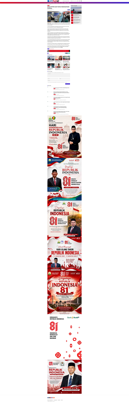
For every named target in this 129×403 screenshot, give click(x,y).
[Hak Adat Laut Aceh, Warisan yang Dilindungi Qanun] (51, 58)
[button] (78, 1)
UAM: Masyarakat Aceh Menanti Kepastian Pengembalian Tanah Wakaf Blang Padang (58, 69)
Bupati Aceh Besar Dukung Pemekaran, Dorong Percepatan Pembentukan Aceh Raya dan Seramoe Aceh (58, 62)
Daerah (48, 59)
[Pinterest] (50, 397)
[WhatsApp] (69, 53)
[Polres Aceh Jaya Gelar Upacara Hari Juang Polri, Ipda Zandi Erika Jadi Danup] (66, 58)
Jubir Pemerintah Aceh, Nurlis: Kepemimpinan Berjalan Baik (50, 69)
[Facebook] (65, 53)
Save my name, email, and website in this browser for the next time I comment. (57, 82)
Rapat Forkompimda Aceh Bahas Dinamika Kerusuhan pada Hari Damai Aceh (77, 20)
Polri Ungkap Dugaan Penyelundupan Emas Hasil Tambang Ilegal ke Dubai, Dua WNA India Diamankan (77, 14)
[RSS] (54, 397)
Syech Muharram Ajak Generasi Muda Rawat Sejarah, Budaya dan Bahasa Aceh (77, 17)
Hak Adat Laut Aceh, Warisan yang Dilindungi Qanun (50, 61)
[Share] (69, 9)
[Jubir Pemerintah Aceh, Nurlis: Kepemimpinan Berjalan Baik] (51, 65)
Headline (48, 5)
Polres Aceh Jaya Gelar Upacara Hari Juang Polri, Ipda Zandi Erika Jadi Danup (66, 62)
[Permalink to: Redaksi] (48, 9)
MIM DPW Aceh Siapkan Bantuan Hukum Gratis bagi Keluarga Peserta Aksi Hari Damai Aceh (66, 69)
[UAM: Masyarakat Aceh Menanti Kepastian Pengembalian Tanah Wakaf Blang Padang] (58, 65)
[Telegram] (68, 53)
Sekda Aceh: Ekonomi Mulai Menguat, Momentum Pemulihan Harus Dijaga (77, 22)
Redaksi (49, 9)
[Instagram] (52, 397)
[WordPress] (51, 397)
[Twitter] (66, 53)
